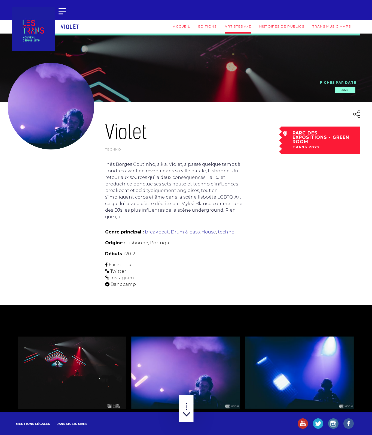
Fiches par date (338, 82)
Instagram (122, 277)
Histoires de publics (281, 26)
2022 (345, 90)
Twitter (118, 271)
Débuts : (114, 253)
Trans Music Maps (331, 26)
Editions (207, 26)
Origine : (115, 242)
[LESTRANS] (33, 29)
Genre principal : (124, 232)
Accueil (181, 26)
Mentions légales (33, 424)
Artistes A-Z (238, 26)
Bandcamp (123, 284)
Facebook (120, 264)
